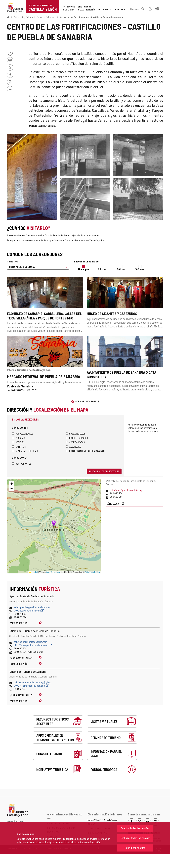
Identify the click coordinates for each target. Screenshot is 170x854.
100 (140, 269)
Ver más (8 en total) (87, 401)
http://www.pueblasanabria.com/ (31, 645)
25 (102, 269)
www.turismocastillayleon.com (30, 685)
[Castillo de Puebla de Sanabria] (138, 199)
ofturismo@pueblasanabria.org (126, 489)
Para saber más (18, 623)
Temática (12, 261)
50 (121, 269)
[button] (158, 8)
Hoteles (20, 442)
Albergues (75, 446)
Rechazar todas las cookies (135, 838)
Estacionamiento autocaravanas (87, 450)
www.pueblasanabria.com (27, 610)
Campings (21, 446)
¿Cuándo (21, 657)
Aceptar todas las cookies (135, 828)
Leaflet (34, 572)
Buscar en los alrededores (104, 471)
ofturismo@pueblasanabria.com (30, 641)
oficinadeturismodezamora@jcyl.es (32, 682)
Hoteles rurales (78, 437)
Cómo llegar (114, 503)
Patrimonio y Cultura (23, 17)
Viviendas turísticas (27, 450)
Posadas (20, 437)
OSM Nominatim (92, 572)
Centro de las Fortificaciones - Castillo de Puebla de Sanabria (91, 17)
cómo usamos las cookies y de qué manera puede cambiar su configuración (61, 842)
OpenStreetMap (53, 572)
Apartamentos (77, 442)
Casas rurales (77, 433)
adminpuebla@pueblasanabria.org (32, 607)
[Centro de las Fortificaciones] (32, 177)
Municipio (83, 269)
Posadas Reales (24, 433)
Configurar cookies (135, 848)
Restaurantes (23, 463)
